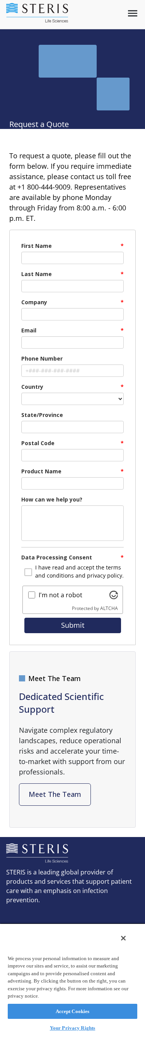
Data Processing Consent (56, 557)
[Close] (123, 938)
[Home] (37, 13)
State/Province (42, 415)
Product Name (41, 471)
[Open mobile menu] (132, 13)
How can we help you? (51, 499)
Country (32, 386)
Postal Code (38, 443)
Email (28, 330)
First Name (36, 245)
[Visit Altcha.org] (113, 595)
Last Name (36, 274)
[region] (72, 980)
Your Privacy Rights (72, 1028)
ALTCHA (109, 608)
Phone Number (42, 358)
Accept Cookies (73, 1011)
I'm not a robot (60, 595)
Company (34, 302)
